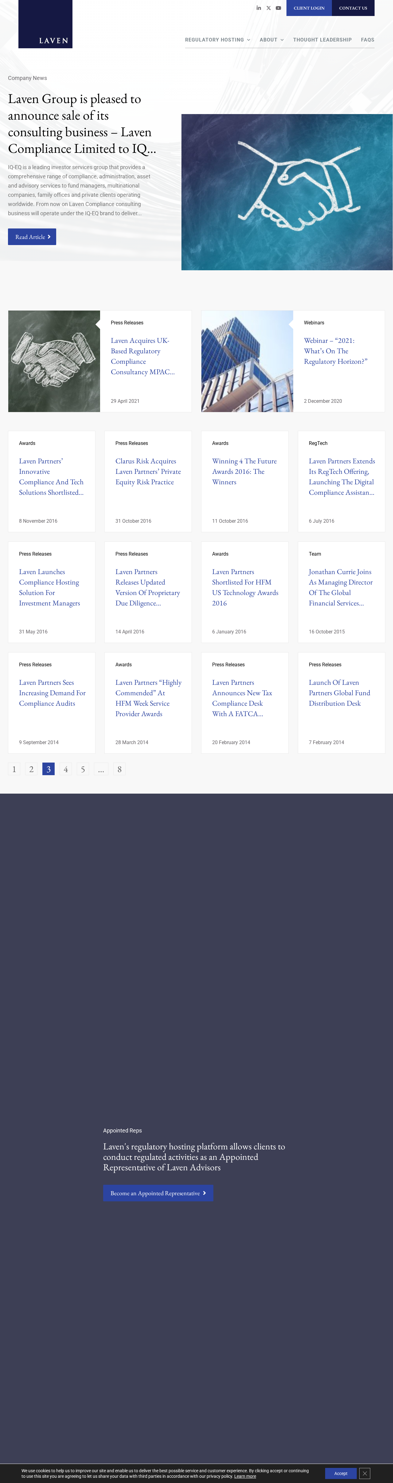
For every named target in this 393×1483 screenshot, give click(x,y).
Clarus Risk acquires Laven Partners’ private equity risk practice (148, 471)
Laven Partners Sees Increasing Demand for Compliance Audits (52, 692)
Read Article (30, 237)
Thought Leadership (322, 40)
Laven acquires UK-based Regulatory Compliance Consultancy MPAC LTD (140, 361)
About (269, 40)
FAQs (368, 40)
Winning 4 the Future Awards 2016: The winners (244, 471)
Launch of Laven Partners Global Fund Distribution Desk (339, 692)
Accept (341, 1473)
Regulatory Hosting (214, 40)
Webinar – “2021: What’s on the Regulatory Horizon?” (336, 350)
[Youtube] (278, 8)
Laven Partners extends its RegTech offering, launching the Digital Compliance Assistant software (342, 481)
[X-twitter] (269, 8)
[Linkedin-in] (259, 8)
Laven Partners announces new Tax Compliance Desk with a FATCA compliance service (242, 703)
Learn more (245, 1476)
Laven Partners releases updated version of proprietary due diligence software (147, 592)
